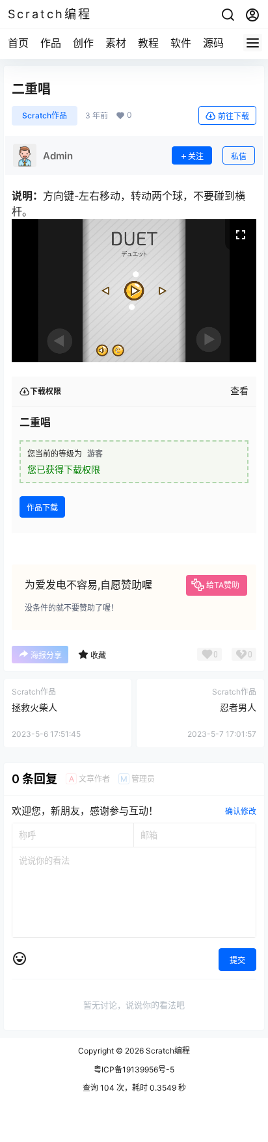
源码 (213, 42)
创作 (83, 42)
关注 (196, 156)
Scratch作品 (44, 115)
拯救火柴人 (34, 707)
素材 (115, 42)
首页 (18, 42)
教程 (148, 42)
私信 (239, 156)
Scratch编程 (167, 1051)
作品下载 (42, 507)
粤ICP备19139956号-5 (134, 1069)
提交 (237, 960)
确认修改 (240, 811)
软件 (180, 42)
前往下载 (233, 116)
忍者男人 (238, 707)
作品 (50, 42)
